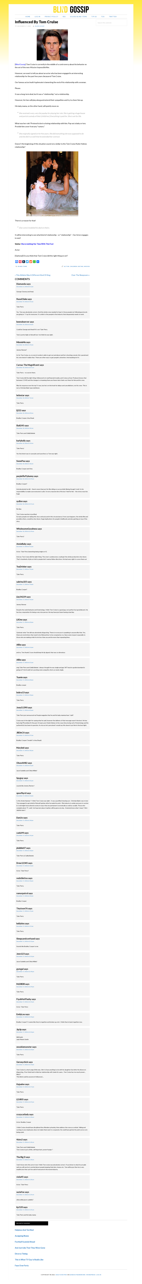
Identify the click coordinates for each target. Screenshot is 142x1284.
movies (87, 266)
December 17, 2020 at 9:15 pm (24, 546)
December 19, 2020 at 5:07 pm (24, 301)
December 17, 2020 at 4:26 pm (24, 710)
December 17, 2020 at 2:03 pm (24, 896)
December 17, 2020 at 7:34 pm (24, 584)
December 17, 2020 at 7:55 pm (24, 569)
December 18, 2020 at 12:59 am (25, 479)
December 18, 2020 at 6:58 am (24, 413)
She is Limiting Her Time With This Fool (37, 244)
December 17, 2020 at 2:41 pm (24, 835)
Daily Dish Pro (61, 1274)
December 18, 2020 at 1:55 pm (24, 345)
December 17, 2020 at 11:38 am (25, 1179)
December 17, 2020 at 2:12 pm (24, 866)
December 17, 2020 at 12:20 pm (25, 1049)
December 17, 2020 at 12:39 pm (25, 986)
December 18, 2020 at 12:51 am (25, 504)
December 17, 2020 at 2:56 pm (24, 796)
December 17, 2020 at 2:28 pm (24, 850)
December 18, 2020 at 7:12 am (24, 398)
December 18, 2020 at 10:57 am (25, 367)
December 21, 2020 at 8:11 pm (24, 286)
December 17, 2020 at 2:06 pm (24, 881)
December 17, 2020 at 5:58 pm (24, 695)
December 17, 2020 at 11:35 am (25, 1194)
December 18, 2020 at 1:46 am (24, 463)
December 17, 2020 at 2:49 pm (24, 820)
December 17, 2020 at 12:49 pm (25, 971)
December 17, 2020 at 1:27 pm (24, 926)
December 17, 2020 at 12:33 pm (25, 1002)
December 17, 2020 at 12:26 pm (25, 1032)
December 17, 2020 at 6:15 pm (24, 662)
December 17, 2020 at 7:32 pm (24, 599)
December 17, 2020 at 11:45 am (25, 1142)
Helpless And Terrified (24, 1230)
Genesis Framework (77, 1274)
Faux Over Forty (22, 1265)
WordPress (90, 1274)
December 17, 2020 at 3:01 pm (24, 780)
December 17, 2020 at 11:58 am (25, 1117)
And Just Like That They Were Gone (30, 1248)
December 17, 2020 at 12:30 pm (25, 1017)
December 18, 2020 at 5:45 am (24, 428)
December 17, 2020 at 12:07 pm (25, 1102)
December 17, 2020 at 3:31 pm (24, 765)
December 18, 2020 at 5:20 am (24, 443)
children (73, 266)
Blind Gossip (20, 64)
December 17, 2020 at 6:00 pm (24, 680)
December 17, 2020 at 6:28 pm (24, 622)
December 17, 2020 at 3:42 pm (24, 750)
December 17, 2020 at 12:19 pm (25, 1064)
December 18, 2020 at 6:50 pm (24, 324)
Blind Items (22, 266)
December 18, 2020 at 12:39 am (25, 531)
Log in (98, 1274)
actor (66, 266)
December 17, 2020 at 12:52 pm (25, 941)
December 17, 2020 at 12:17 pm (25, 1087)
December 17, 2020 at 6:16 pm (24, 647)
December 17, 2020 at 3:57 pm (24, 735)
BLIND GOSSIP (71, 9)
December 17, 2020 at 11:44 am (25, 1159)
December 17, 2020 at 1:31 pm (24, 911)
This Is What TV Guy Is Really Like (29, 1259)
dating (80, 266)
